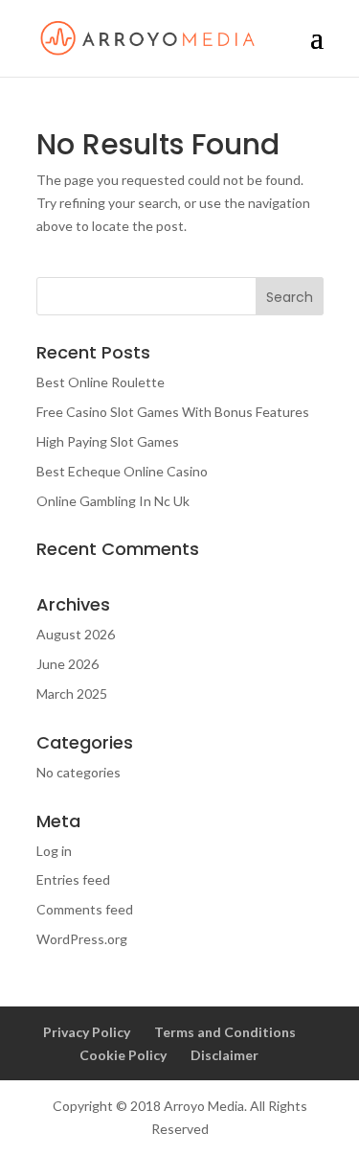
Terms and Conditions (225, 1032)
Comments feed (84, 909)
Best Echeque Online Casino (122, 471)
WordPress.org (81, 939)
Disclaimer (224, 1055)
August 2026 (75, 634)
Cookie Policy (123, 1055)
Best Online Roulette (100, 382)
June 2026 (67, 664)
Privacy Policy (86, 1032)
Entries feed (73, 879)
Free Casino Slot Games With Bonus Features (172, 412)
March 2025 (71, 693)
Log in (54, 851)
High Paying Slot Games (107, 441)
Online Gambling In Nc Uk (113, 501)
